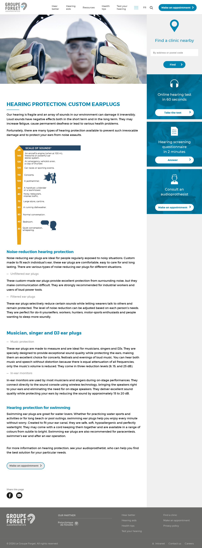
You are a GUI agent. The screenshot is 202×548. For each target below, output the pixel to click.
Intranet (160, 543)
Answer (173, 160)
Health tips (106, 7)
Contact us (175, 543)
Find (173, 64)
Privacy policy (171, 525)
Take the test (172, 112)
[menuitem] (55, 7)
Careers (189, 543)
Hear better (55, 7)
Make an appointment (175, 7)
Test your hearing (122, 7)
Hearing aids (71, 7)
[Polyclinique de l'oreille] (71, 525)
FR (144, 7)
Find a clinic (170, 515)
